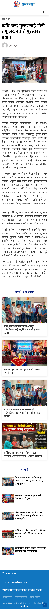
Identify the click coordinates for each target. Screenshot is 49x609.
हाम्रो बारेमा (7, 597)
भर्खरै (24, 469)
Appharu (25, 606)
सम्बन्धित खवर (24, 291)
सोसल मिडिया (35, 597)
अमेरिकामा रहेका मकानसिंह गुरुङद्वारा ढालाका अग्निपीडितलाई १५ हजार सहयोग (23, 454)
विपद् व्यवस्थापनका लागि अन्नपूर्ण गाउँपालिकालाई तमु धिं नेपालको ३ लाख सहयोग (22, 329)
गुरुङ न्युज (13, 45)
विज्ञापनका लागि (21, 597)
